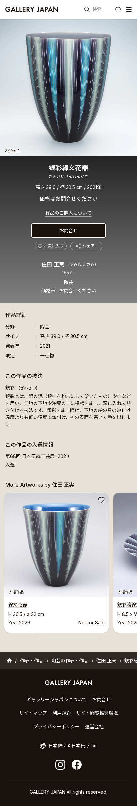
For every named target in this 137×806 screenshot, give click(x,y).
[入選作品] (68, 87)
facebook (77, 765)
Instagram (60, 765)
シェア (89, 245)
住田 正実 (68, 264)
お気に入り (118, 10)
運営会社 (94, 726)
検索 (97, 9)
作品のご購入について (68, 213)
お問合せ (68, 230)
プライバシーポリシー (56, 726)
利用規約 (61, 713)
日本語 (55, 745)
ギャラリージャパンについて (56, 699)
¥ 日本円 (76, 745)
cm (94, 745)
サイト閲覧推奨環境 (97, 713)
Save (101, 501)
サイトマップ (33, 713)
